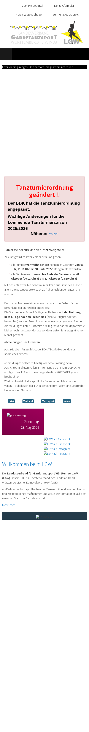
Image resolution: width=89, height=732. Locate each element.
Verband (28, 401)
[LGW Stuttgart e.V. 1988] (46, 32)
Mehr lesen (8, 505)
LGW (11, 401)
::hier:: (53, 234)
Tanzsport (48, 401)
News (67, 401)
